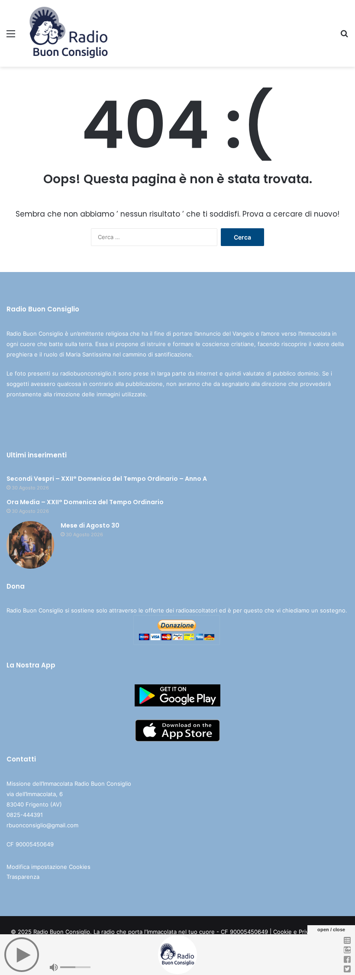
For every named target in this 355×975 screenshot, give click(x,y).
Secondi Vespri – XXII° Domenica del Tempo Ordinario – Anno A (106, 478)
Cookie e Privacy (295, 931)
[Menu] (10, 36)
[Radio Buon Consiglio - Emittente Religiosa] (69, 33)
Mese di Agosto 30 (90, 525)
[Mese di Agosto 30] (30, 545)
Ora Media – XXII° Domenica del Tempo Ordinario (85, 502)
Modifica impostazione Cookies (48, 866)
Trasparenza (22, 876)
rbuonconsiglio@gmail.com (42, 825)
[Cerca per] (344, 36)
